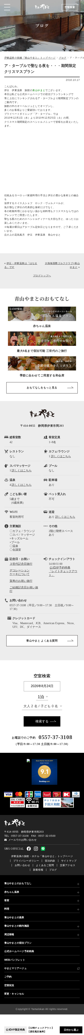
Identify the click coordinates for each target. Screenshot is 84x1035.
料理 (6, 908)
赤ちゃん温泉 (11, 892)
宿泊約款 (50, 860)
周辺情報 (9, 934)
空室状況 (9, 985)
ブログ (53, 869)
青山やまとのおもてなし (18, 883)
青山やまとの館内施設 (16, 925)
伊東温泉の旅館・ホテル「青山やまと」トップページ (42, 856)
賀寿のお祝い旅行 (21, 580)
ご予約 (8, 976)
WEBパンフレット (14, 959)
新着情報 (38, 869)
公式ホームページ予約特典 (19, 951)
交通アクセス (67, 865)
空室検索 (70, 7)
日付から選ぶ (71, 1029)
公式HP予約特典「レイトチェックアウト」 (63, 571)
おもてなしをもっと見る (42, 387)
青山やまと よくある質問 (41, 640)
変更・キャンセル (14, 993)
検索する (42, 721)
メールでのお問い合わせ (22, 839)
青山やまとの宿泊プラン (18, 942)
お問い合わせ (22, 865)
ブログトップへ (42, 275)
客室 (6, 900)
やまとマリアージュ (15, 968)
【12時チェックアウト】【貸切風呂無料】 (30, 1030)
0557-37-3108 (55, 737)
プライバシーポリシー (26, 860)
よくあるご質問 (45, 865)
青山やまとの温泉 (14, 917)
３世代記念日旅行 (21, 563)
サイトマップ (69, 860)
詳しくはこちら (61, 456)
